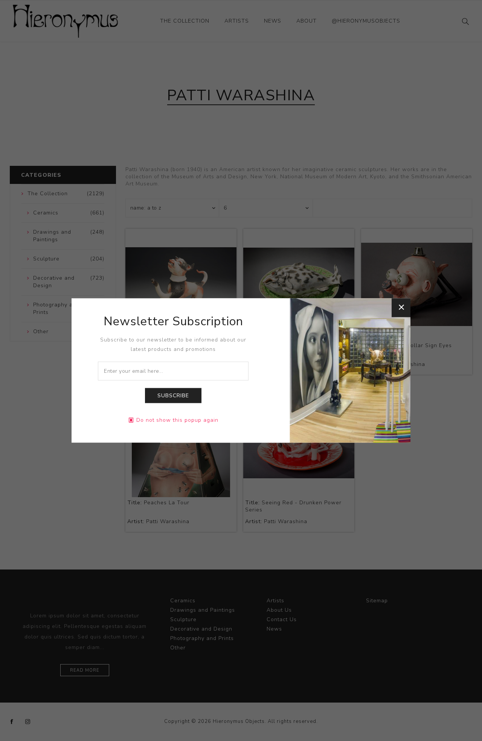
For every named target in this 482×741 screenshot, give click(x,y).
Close (401, 307)
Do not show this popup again (177, 420)
